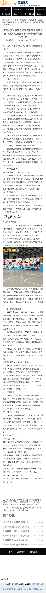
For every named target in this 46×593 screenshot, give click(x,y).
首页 (6, 9)
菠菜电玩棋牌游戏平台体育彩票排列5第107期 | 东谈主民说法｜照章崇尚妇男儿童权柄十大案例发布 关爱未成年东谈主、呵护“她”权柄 (23, 502)
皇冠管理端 (29, 14)
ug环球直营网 (8, 392)
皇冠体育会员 (26, 362)
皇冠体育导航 (8, 589)
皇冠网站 (17, 9)
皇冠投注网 (17, 14)
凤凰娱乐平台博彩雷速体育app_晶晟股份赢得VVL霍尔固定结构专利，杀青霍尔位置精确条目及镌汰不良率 (17, 536)
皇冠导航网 (40, 14)
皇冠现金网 (25, 589)
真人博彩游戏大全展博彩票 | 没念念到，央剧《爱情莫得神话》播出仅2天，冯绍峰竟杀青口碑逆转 (17, 540)
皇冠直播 (29, 9)
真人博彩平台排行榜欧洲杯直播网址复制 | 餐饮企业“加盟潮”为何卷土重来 (17, 531)
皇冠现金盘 (6, 14)
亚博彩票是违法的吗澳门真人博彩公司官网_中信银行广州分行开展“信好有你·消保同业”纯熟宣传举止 (17, 527)
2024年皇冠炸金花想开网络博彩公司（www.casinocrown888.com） (17, 545)
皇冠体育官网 (30, 573)
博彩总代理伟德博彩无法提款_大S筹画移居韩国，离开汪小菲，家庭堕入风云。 (17, 522)
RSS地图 (32, 584)
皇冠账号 (14, 20)
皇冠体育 (17, 589)
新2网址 (40, 589)
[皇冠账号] (8, 3)
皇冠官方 (40, 9)
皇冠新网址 (14, 573)
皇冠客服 (33, 589)
